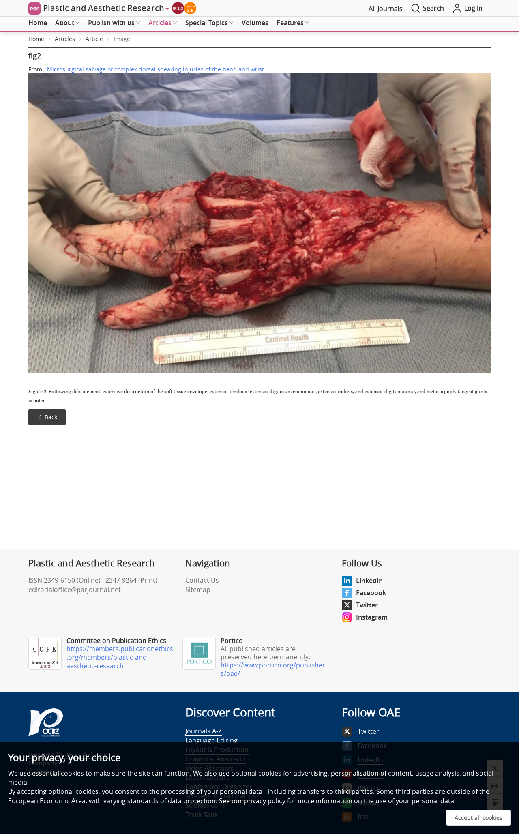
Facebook (371, 592)
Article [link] (94, 39)
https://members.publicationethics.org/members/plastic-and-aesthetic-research (119, 657)
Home (37, 22)
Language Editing (211, 740)
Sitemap (197, 589)
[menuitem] (37, 23)
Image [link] (122, 39)
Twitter (367, 604)
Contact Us (202, 580)
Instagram (372, 617)
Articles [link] (65, 39)
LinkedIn (369, 580)
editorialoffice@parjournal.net (74, 589)
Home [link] (36, 39)
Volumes (255, 22)
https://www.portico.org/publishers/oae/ (273, 669)
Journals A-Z (203, 731)
